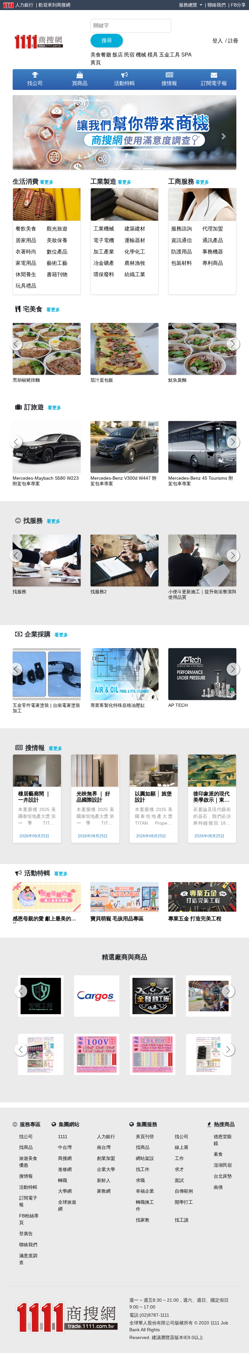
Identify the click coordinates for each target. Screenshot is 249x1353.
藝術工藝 (57, 263)
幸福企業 (145, 1191)
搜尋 (106, 40)
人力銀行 (106, 1136)
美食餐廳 (100, 54)
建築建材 (134, 228)
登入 (217, 40)
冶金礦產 (103, 263)
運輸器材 (134, 240)
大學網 (65, 1191)
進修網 (65, 1169)
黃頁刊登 (145, 1136)
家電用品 (26, 263)
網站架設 (145, 1158)
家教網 (104, 1191)
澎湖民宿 (223, 1165)
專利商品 (212, 263)
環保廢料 (103, 274)
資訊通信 (181, 240)
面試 (179, 1180)
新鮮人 (104, 1180)
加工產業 (103, 251)
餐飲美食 (26, 228)
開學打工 (184, 1202)
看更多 (46, 182)
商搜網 (63, 4)
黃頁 (95, 62)
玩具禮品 (26, 286)
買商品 (80, 83)
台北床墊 (223, 1176)
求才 (179, 1169)
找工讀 (181, 1220)
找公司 (35, 83)
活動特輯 (124, 83)
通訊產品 (212, 240)
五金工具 (169, 54)
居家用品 (26, 240)
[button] (25, 136)
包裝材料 (181, 263)
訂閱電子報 (214, 83)
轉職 (62, 1180)
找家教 (142, 1220)
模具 (153, 54)
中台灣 (65, 1147)
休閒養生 (26, 274)
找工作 (142, 1169)
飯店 (118, 54)
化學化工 (134, 251)
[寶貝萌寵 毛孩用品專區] (124, 926)
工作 (179, 1158)
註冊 (233, 40)
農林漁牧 (134, 263)
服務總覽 (188, 4)
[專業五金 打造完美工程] (202, 926)
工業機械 (103, 228)
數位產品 (57, 251)
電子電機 (103, 240)
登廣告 (26, 1233)
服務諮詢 (181, 228)
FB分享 (238, 4)
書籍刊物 (57, 274)
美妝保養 (57, 240)
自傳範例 (184, 1191)
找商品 (26, 1147)
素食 (218, 1154)
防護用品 (181, 251)
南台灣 (104, 1147)
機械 (141, 54)
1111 (62, 1136)
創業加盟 (106, 1158)
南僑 (218, 1187)
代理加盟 (212, 228)
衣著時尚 (26, 251)
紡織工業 (134, 274)
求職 (140, 1180)
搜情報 (169, 83)
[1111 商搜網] (38, 40)
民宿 (129, 54)
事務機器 (212, 251)
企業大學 (106, 1169)
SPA (186, 54)
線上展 (181, 1147)
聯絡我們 (217, 4)
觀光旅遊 (57, 228)
